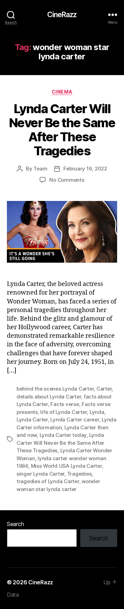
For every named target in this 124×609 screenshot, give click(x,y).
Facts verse (64, 404)
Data (13, 594)
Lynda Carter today (63, 435)
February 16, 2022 (85, 168)
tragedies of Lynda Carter (48, 481)
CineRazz (61, 14)
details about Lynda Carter (49, 396)
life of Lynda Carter (63, 412)
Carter (104, 388)
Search (15, 524)
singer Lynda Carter (40, 473)
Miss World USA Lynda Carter (66, 466)
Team (40, 168)
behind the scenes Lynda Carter (55, 388)
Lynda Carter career (74, 419)
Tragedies (79, 473)
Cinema (62, 92)
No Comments (66, 180)
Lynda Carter (32, 419)
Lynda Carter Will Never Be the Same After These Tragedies (62, 129)
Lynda (97, 412)
